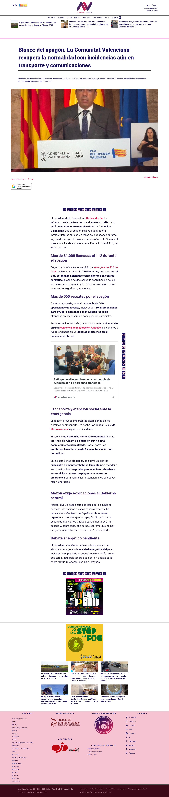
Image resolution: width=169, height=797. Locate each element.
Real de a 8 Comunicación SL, (62, 789)
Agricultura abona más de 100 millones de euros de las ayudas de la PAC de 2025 (54, 675)
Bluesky (131, 745)
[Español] (25, 5)
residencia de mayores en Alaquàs (80, 327)
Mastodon (132, 749)
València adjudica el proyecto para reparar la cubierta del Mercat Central (113, 698)
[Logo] (84, 7)
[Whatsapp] (68, 209)
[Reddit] (97, 209)
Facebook (132, 717)
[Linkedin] (93, 209)
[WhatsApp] (127, 741)
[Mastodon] (86, 209)
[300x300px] (84, 614)
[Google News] (64, 209)
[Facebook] (75, 209)
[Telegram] (82, 209)
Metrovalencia (59, 429)
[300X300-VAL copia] (84, 642)
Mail (130, 729)
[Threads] (127, 753)
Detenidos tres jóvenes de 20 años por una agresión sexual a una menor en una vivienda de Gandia (138, 24)
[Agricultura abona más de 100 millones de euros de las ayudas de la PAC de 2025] (14, 24)
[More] (104, 209)
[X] (79, 209)
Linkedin (132, 725)
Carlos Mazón (94, 218)
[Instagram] (71, 209)
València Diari (92, 755)
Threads (132, 753)
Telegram (132, 733)
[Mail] (127, 729)
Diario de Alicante (93, 749)
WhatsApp (132, 741)
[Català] (21, 5)
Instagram (132, 721)
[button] (13, 5)
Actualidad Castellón (94, 752)
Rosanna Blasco (151, 177)
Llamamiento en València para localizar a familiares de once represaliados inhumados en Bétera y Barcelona (88, 24)
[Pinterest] (100, 209)
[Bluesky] (89, 209)
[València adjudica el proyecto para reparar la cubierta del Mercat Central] (114, 689)
